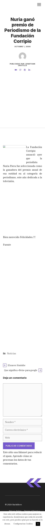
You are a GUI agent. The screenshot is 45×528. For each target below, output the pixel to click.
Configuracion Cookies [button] (23, 524)
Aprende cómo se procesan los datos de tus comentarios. (17, 459)
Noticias (11, 353)
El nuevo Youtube (16, 365)
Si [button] (38, 524)
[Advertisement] (22, 104)
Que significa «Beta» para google (20, 370)
